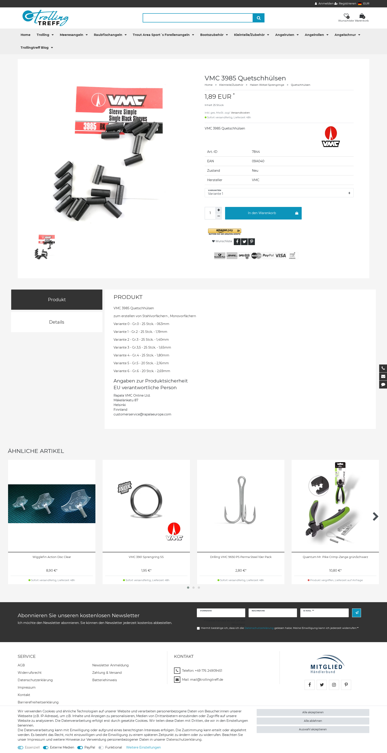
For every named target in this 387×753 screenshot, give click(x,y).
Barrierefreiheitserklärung (38, 702)
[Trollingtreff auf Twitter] (322, 685)
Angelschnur (346, 35)
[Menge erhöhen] (218, 210)
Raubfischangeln (108, 35)
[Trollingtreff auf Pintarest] (346, 685)
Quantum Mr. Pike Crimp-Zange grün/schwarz (335, 557)
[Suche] (258, 17)
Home (25, 35)
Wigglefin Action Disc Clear (51, 557)
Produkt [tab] (57, 299)
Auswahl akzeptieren (313, 729)
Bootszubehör (212, 35)
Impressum (27, 687)
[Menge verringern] (218, 216)
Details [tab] (56, 322)
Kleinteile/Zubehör (250, 35)
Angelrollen (315, 35)
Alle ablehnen (313, 720)
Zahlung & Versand (107, 673)
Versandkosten (240, 112)
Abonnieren (356, 612)
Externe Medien (62, 747)
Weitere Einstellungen (143, 747)
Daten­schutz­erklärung (35, 680)
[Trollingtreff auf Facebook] (309, 685)
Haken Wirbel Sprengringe (267, 84)
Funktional (113, 747)
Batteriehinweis (104, 680)
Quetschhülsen (300, 84)
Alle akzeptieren (313, 712)
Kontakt (24, 695)
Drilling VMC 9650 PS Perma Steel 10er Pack (241, 557)
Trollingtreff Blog (35, 48)
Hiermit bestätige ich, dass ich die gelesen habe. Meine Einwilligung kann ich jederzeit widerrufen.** (280, 628)
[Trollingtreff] (43, 18)
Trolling (43, 35)
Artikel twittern (244, 241)
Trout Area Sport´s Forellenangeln (162, 35)
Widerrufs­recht (30, 673)
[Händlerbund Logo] (328, 664)
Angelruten (285, 35)
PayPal (89, 747)
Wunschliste (223, 241)
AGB (21, 665)
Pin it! (251, 241)
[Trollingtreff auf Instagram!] (334, 685)
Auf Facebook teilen (237, 241)
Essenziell (32, 747)
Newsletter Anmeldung (110, 665)
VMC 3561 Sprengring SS (146, 557)
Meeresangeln (72, 35)
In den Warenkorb (262, 213)
